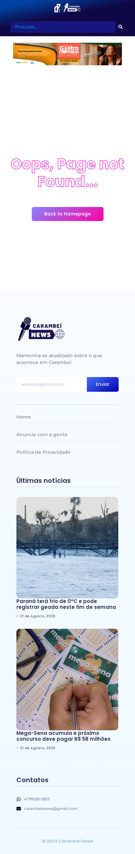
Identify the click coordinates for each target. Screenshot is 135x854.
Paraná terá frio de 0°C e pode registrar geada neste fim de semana (66, 604)
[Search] (120, 27)
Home (23, 417)
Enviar (102, 384)
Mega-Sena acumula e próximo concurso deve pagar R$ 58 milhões (63, 736)
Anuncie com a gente (42, 434)
